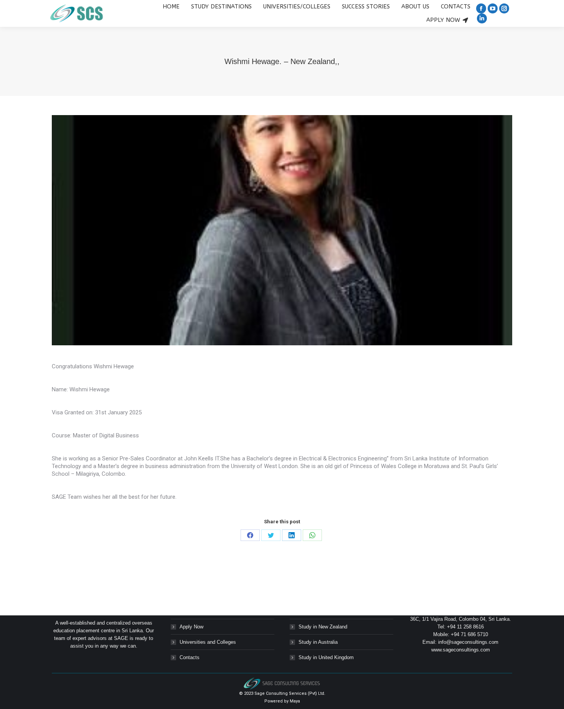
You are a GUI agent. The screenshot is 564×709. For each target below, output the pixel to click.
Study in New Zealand (322, 627)
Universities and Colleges (208, 642)
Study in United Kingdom (326, 657)
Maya (295, 701)
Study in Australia (318, 642)
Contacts (190, 657)
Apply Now (191, 627)
